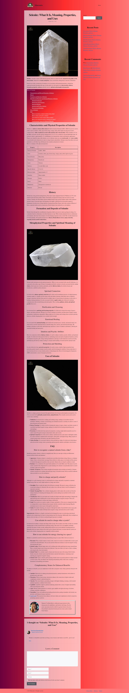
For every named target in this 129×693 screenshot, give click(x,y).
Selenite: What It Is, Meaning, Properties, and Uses (92, 77)
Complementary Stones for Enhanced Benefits (43, 121)
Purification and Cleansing (38, 102)
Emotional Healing (36, 104)
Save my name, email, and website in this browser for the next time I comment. (46, 680)
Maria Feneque (86, 68)
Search (84, 15)
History (32, 95)
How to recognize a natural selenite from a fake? (43, 113)
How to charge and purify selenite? (40, 115)
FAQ (31, 112)
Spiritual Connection (37, 100)
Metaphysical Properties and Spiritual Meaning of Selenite (44, 98)
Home (99, 5)
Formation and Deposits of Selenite (38, 97)
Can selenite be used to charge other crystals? (42, 117)
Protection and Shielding (38, 108)
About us (96, 690)
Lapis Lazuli (33, 596)
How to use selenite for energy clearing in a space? (44, 119)
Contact (100, 690)
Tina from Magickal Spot (37, 630)
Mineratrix (39, 5)
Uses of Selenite (34, 110)
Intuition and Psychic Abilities (39, 106)
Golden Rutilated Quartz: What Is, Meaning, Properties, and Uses (92, 70)
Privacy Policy (90, 690)
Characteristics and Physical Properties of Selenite (42, 93)
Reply (30, 640)
